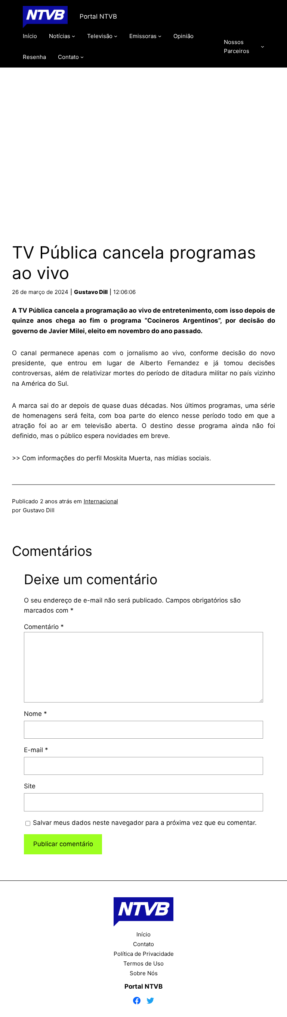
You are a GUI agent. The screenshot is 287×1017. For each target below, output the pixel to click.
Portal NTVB (98, 16)
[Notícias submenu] (73, 36)
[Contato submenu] (82, 57)
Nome (35, 713)
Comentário (44, 626)
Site (30, 786)
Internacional (101, 501)
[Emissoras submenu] (159, 36)
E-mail (36, 750)
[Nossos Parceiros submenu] (262, 46)
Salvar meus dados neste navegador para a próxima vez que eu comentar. (145, 822)
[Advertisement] (143, 146)
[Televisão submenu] (115, 36)
